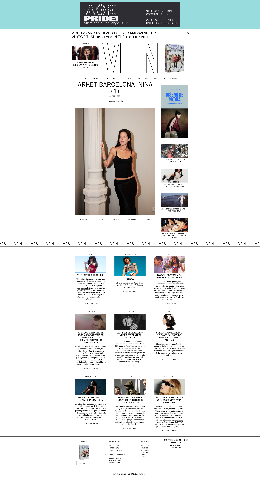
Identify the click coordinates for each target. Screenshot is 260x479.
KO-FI (145, 457)
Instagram (173, 79)
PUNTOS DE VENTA (115, 450)
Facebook (145, 446)
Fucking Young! (114, 458)
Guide (166, 377)
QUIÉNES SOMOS (114, 446)
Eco (114, 79)
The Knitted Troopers (90, 275)
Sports (88, 377)
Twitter (145, 448)
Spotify (145, 455)
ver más (95, 303)
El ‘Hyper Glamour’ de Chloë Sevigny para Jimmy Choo (169, 400)
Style (86, 79)
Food (138, 79)
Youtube (145, 452)
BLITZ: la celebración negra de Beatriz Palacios (130, 335)
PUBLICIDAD (114, 448)
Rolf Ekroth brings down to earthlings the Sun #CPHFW (130, 400)
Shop (163, 79)
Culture (129, 79)
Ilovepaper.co (114, 463)
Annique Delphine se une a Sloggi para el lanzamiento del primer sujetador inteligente (91, 338)
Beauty (105, 79)
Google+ (3, 478)
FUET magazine (115, 461)
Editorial (95, 79)
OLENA (130, 279)
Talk (93, 312)
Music (147, 79)
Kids (155, 79)
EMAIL (148, 220)
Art (121, 79)
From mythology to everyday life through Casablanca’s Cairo (174, 236)
